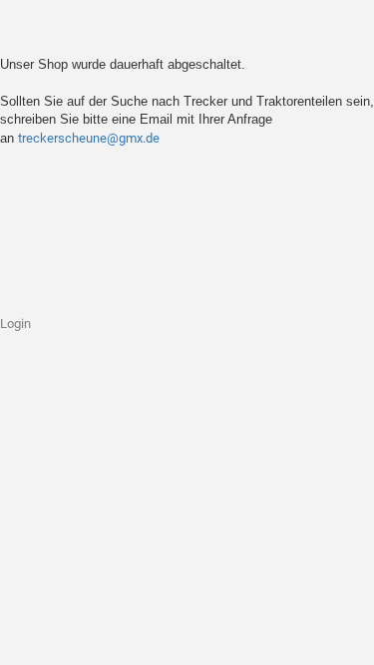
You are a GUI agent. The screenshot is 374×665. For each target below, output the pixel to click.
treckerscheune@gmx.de (89, 138)
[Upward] (319, 635)
